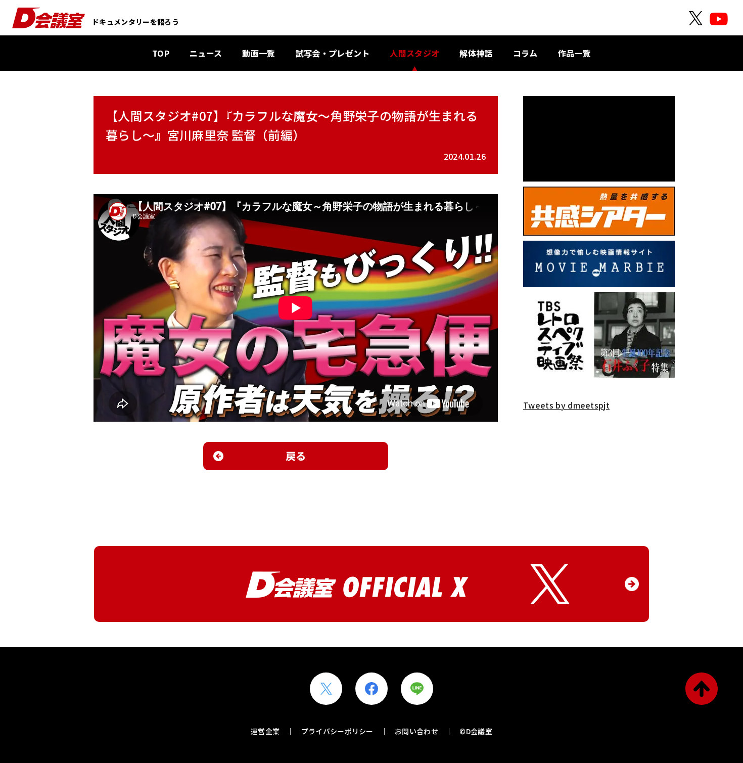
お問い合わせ (416, 731)
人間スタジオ (414, 53)
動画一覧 (258, 53)
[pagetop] (701, 688)
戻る (296, 455)
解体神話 (475, 53)
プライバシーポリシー (337, 731)
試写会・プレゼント (333, 53)
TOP (160, 53)
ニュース (206, 53)
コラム (525, 53)
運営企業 (265, 731)
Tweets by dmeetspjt (566, 405)
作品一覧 (574, 53)
